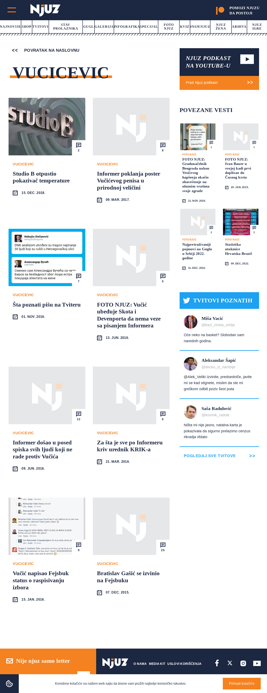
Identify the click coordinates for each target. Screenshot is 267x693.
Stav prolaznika (65, 26)
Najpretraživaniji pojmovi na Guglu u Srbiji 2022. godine (197, 251)
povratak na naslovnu (51, 50)
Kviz (184, 26)
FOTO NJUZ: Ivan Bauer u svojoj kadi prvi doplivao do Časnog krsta (238, 168)
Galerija (104, 26)
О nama (140, 663)
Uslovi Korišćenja (184, 663)
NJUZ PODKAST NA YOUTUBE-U (208, 62)
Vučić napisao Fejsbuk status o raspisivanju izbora (41, 580)
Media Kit (157, 663)
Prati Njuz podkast (202, 82)
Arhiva (239, 26)
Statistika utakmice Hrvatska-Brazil (238, 248)
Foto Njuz (169, 26)
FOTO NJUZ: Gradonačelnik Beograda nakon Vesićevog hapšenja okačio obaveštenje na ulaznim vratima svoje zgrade (196, 175)
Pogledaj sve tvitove (210, 456)
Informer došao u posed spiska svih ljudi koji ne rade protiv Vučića (42, 449)
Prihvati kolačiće (241, 683)
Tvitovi (40, 26)
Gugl (88, 26)
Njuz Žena (221, 26)
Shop (26, 26)
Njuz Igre (257, 26)
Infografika (127, 26)
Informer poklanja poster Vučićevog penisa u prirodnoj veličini (128, 180)
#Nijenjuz (200, 26)
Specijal (149, 26)
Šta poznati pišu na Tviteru (47, 304)
